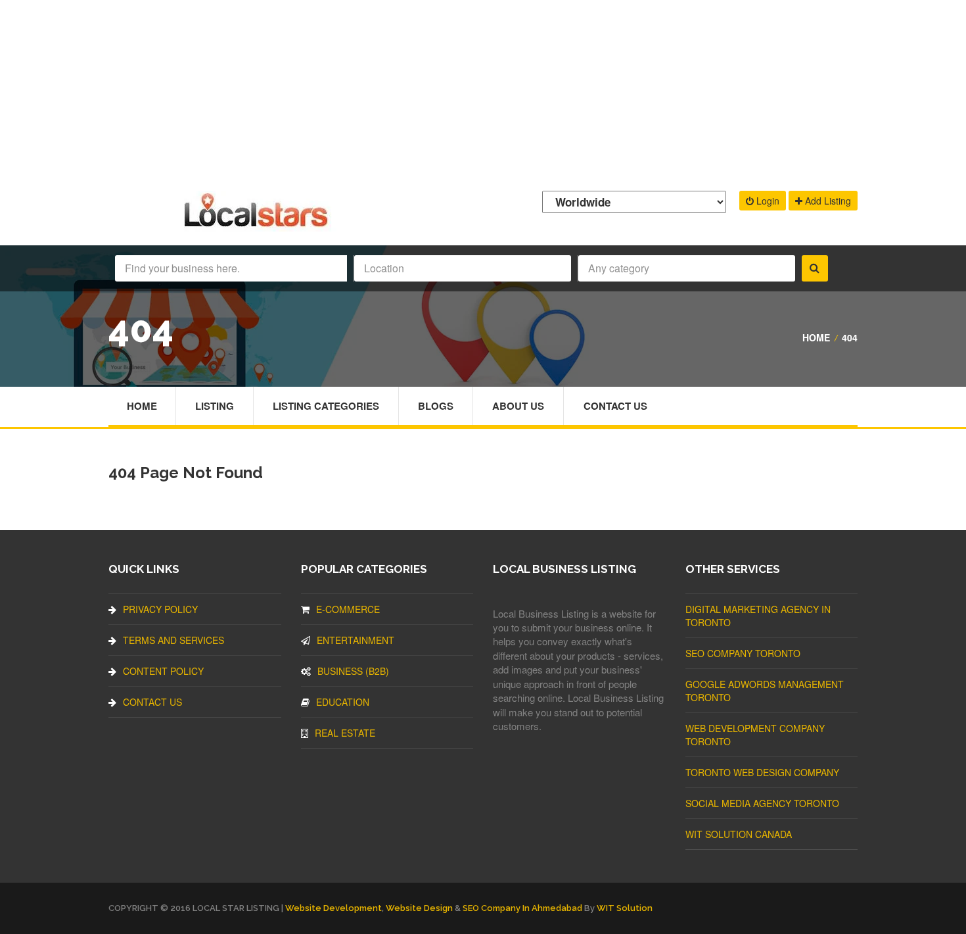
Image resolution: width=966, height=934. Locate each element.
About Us (518, 406)
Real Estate (345, 732)
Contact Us (615, 406)
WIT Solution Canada (738, 834)
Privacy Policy (160, 609)
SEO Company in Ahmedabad (522, 908)
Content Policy (163, 670)
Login (766, 200)
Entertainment (355, 640)
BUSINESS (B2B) (353, 670)
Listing (214, 406)
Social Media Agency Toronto (762, 803)
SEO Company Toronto (742, 653)
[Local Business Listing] (258, 225)
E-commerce (348, 609)
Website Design (419, 908)
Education (342, 701)
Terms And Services (173, 640)
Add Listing (826, 200)
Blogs (435, 406)
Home (816, 337)
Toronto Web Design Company (762, 772)
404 (850, 337)
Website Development (333, 908)
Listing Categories (326, 406)
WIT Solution (625, 908)
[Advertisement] (483, 92)
